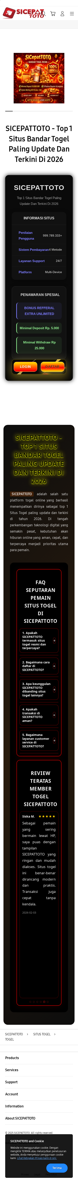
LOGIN (25, 367)
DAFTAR (53, 367)
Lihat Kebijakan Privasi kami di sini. (37, 1158)
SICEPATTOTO (22, 494)
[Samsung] (13, 13)
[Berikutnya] (73, 78)
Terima (57, 1168)
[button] (53, 13)
